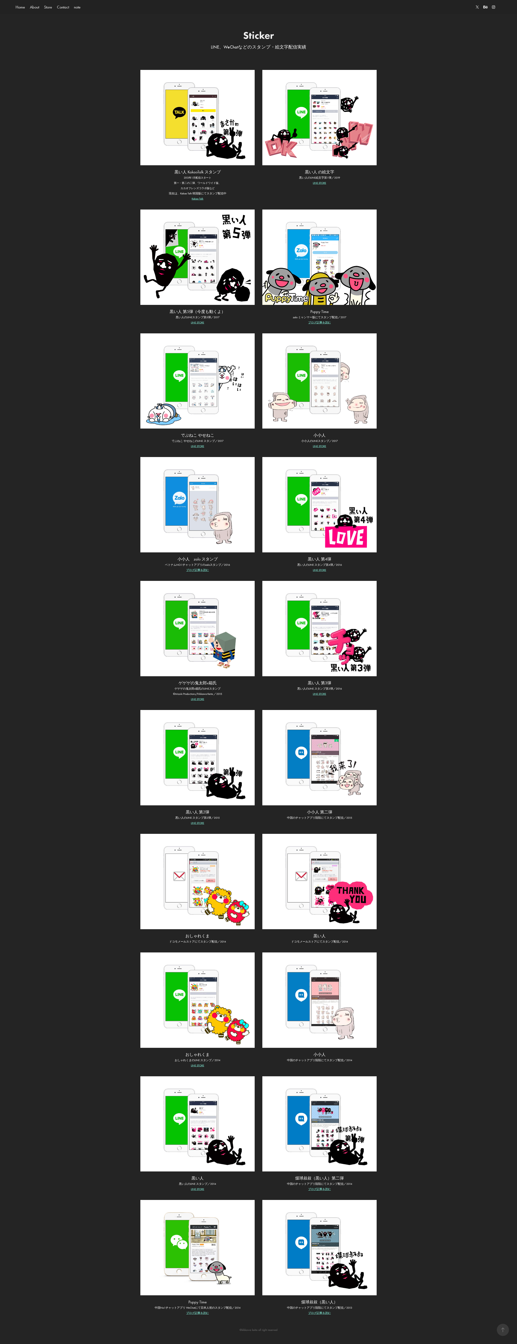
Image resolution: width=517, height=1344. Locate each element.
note (77, 7)
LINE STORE (319, 183)
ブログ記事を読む (319, 322)
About (34, 7)
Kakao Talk (197, 198)
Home (20, 7)
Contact (63, 7)
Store (48, 7)
